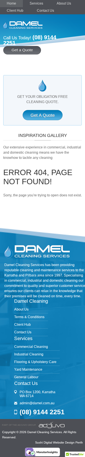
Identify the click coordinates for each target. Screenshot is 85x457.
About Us (64, 3)
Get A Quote (43, 115)
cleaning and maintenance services (47, 270)
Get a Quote (22, 50)
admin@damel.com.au (37, 403)
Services (36, 3)
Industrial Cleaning (28, 354)
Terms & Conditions (29, 317)
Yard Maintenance (28, 369)
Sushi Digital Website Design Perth (59, 442)
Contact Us (45, 10)
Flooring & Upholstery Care (35, 362)
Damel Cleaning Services (44, 432)
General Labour (26, 377)
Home (11, 3)
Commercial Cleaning (31, 347)
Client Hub (15, 10)
